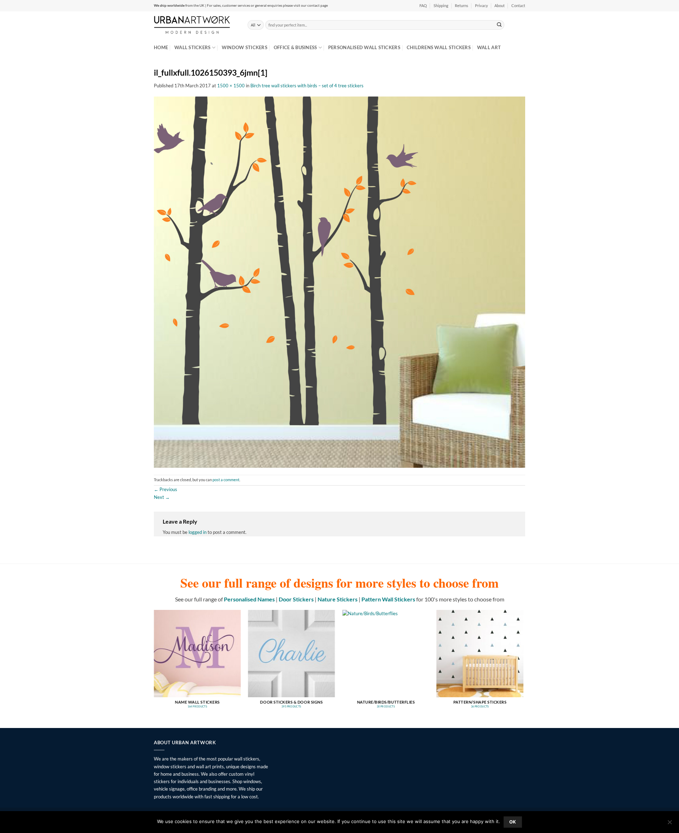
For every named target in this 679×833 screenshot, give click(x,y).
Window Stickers (244, 47)
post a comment (226, 480)
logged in (197, 532)
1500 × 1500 (231, 85)
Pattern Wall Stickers (388, 599)
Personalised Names (249, 599)
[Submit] (499, 25)
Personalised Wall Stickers (364, 47)
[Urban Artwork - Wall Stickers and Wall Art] (195, 24)
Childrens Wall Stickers (439, 47)
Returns (461, 6)
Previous (165, 489)
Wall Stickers (192, 47)
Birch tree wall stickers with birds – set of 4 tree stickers (307, 85)
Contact (518, 6)
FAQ (423, 6)
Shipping (441, 6)
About (499, 6)
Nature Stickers (338, 599)
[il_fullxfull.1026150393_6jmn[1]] (339, 281)
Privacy (481, 6)
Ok (512, 822)
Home (161, 47)
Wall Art (489, 47)
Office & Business (295, 47)
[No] (669, 824)
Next (162, 497)
